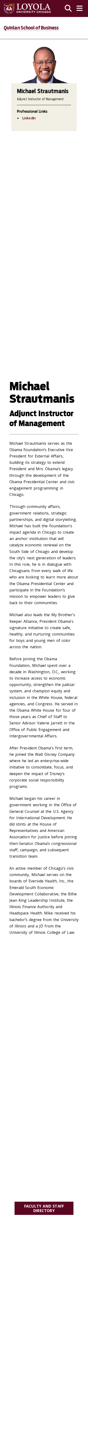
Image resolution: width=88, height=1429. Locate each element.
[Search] (68, 8)
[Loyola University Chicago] (27, 9)
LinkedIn (28, 118)
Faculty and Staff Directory (44, 1208)
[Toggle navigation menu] (79, 8)
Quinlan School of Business (31, 28)
